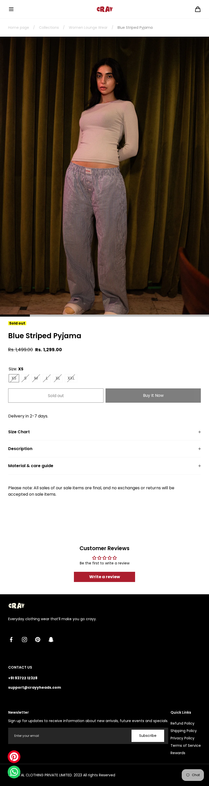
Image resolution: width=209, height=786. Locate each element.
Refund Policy (182, 723)
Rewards (178, 752)
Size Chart (19, 432)
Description (20, 448)
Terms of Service (186, 745)
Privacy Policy (182, 738)
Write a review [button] (104, 577)
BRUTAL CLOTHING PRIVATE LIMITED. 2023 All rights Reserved (63, 775)
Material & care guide (30, 466)
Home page (18, 27)
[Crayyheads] (104, 9)
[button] (11, 9)
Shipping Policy (184, 730)
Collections (49, 27)
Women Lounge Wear (88, 27)
